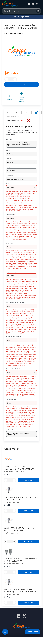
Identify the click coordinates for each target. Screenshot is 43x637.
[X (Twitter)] (24, 616)
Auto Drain (9, 175)
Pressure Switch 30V (13, 369)
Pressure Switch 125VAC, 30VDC (16, 302)
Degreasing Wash (12, 399)
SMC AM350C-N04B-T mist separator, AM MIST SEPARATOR (20, 529)
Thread (8, 150)
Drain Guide (10, 243)
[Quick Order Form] (33, 4)
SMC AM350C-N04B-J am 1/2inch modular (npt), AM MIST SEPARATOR (20, 590)
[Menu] (28, 4)
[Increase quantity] (14, 480)
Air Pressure (10, 214)
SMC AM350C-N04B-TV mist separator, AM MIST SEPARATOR (21, 560)
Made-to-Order (11, 430)
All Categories (21, 17)
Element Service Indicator (14, 336)
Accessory (10, 167)
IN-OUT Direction (11, 272)
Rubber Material (11, 184)
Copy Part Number (12, 117)
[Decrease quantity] (5, 480)
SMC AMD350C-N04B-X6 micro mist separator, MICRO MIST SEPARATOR (20, 468)
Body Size (9, 139)
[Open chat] (5, 632)
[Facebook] (18, 616)
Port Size (9, 158)
